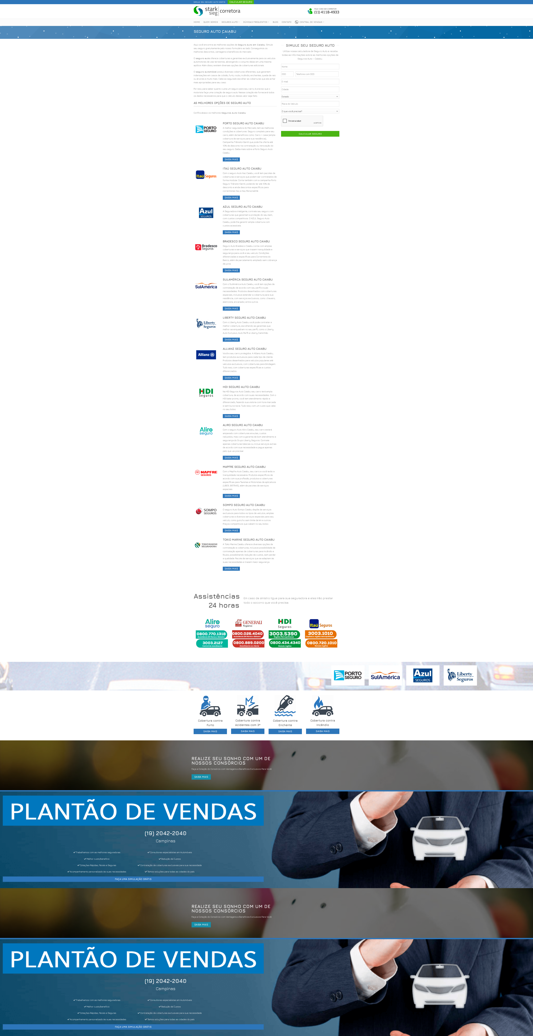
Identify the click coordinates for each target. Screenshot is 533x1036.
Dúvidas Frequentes (255, 22)
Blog (275, 22)
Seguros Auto (230, 22)
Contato (286, 22)
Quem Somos (210, 22)
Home (197, 22)
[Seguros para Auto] (217, 11)
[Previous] (200, 635)
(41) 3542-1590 (227, 833)
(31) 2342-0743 (81, 833)
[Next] (332, 635)
